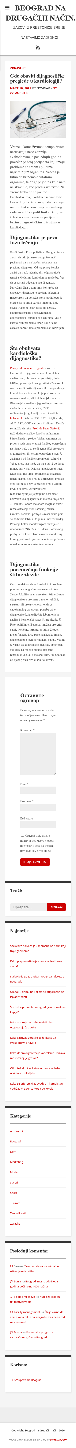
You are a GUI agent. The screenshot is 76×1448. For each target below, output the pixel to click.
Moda (14, 1172)
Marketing (16, 1162)
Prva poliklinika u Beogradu (27, 368)
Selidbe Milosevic (24, 1297)
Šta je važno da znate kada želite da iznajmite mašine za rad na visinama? (37, 1317)
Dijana (18, 1332)
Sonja (17, 1281)
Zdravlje (18, 68)
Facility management (27, 1312)
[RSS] (38, 48)
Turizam (15, 1203)
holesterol (16, 418)
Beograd (15, 1141)
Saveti (14, 1182)
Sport (13, 1193)
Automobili (17, 1131)
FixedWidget (58, 1440)
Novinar (43, 88)
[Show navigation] (7, 8)
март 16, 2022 (20, 88)
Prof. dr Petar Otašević (46, 428)
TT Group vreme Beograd (26, 1380)
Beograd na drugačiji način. (41, 13)
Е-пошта (27, 801)
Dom (13, 1152)
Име (24, 784)
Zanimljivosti (18, 1213)
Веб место (26, 818)
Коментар (27, 730)
